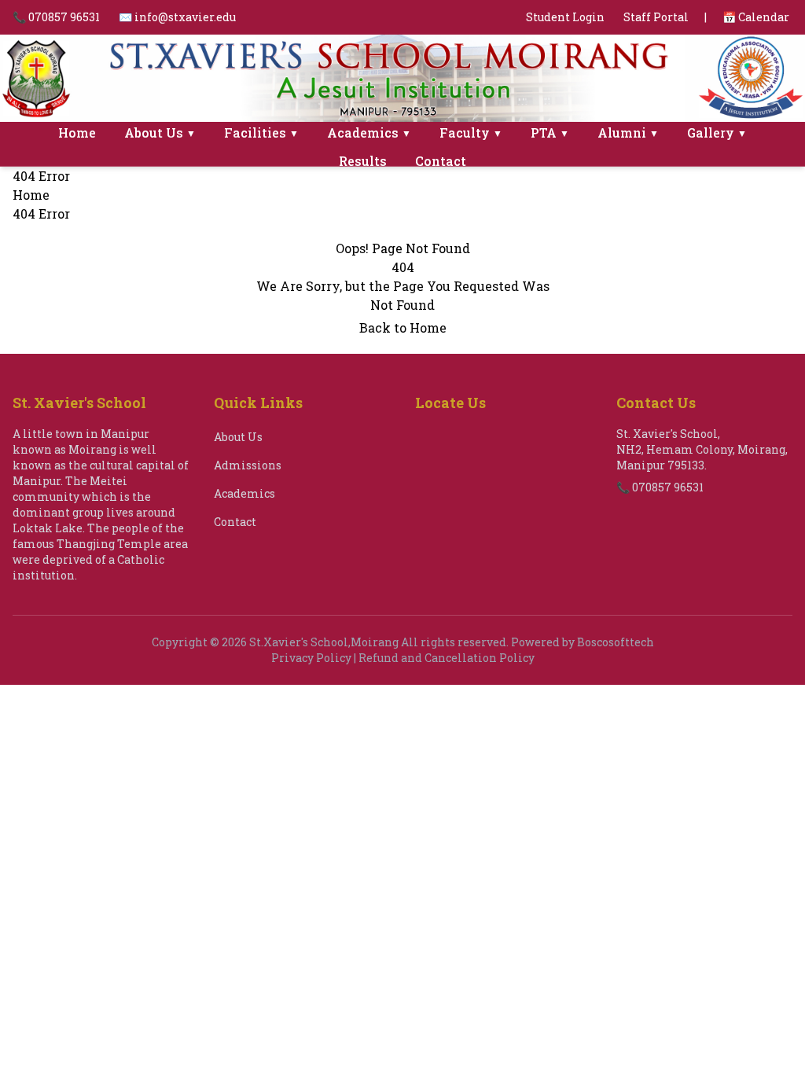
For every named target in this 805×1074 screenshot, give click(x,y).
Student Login (565, 16)
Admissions (247, 465)
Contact (440, 161)
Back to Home (403, 327)
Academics (369, 132)
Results (363, 161)
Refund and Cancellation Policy (446, 657)
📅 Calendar (755, 16)
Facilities (261, 132)
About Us (160, 132)
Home (77, 132)
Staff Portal (656, 16)
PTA (550, 132)
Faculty (470, 132)
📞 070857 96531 (56, 16)
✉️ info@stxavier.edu (177, 16)
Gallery (717, 132)
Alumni (628, 132)
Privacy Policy (311, 657)
